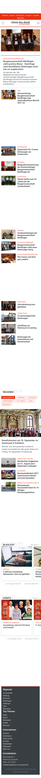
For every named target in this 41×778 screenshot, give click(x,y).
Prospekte (36, 15)
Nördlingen (7, 701)
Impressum (7, 736)
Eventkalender (20, 15)
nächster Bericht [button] (31, 583)
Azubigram (28, 15)
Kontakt (6, 741)
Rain (5, 706)
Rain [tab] (31, 401)
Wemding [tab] (6, 404)
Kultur (5, 717)
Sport (5, 715)
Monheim (6, 698)
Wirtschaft (7, 720)
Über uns (6, 749)
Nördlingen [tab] (8, 401)
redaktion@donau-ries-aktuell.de (15, 764)
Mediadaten (20, 18)
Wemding (6, 708)
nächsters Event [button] (31, 638)
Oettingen (6, 703)
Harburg (6, 695)
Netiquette (7, 746)
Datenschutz (8, 738)
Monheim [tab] (32, 397)
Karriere (6, 733)
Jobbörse (12, 15)
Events (35, 598)
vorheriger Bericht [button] (13, 583)
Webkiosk (5, 15)
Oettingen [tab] (21, 401)
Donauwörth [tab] (8, 397)
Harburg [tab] (21, 397)
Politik (5, 722)
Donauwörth (7, 693)
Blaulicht (34, 544)
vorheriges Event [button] (15, 638)
